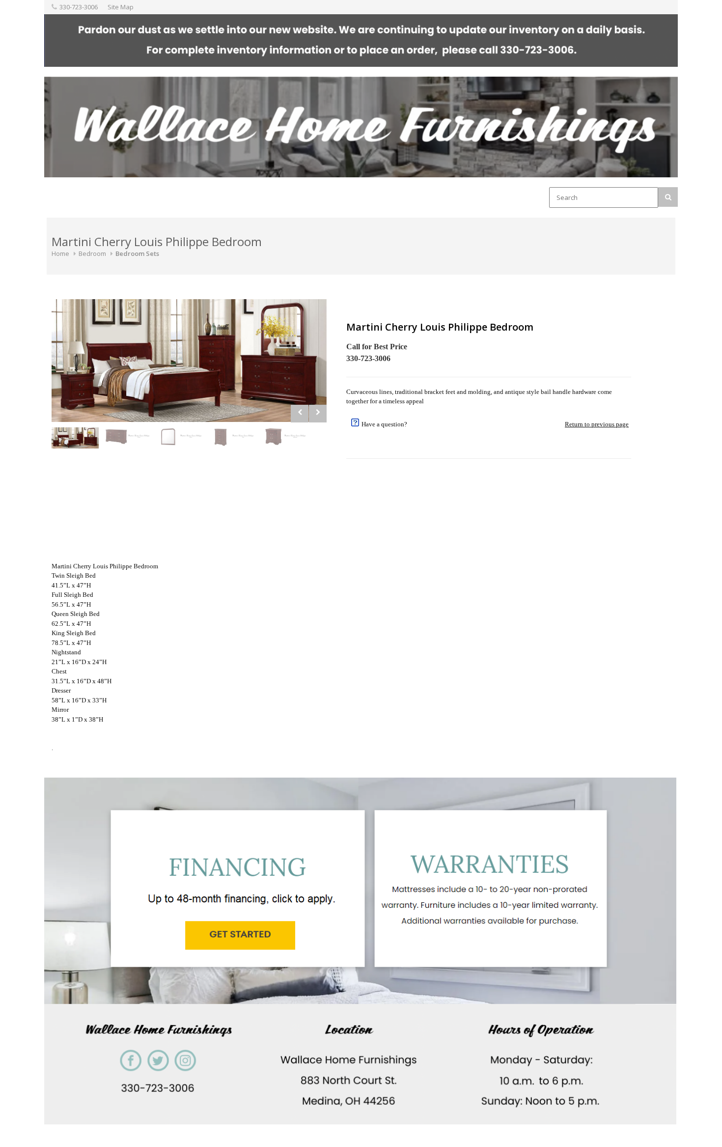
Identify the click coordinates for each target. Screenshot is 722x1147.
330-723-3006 (78, 6)
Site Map (121, 6)
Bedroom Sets (137, 253)
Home (60, 253)
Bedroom (92, 253)
